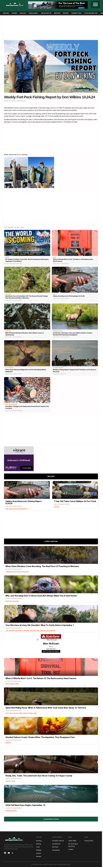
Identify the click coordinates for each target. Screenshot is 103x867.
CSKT (15, 810)
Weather (57, 13)
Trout (38, 847)
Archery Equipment (16, 630)
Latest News (72, 841)
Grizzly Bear (14, 684)
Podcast (23, 13)
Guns (7, 684)
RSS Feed (55, 847)
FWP (7, 509)
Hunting (6, 13)
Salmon (38, 853)
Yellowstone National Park (26, 713)
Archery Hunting (29, 630)
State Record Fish (90, 13)
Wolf (7, 713)
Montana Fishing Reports (18, 509)
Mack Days (9, 810)
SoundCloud (56, 844)
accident (15, 601)
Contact (70, 849)
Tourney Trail (76, 13)
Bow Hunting (41, 630)
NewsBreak (56, 850)
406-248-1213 (50, 649)
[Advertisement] (51, 27)
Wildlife (26, 571)
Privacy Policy (88, 841)
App (7, 630)
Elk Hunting (50, 630)
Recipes (65, 13)
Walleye (38, 850)
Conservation (11, 571)
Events (8, 781)
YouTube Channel (58, 841)
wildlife (13, 713)
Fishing (14, 13)
